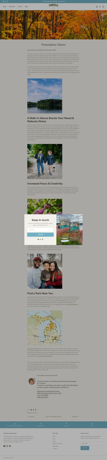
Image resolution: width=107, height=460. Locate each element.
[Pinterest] (42, 239)
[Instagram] (40, 239)
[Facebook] (38, 239)
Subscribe (40, 234)
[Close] (80, 216)
